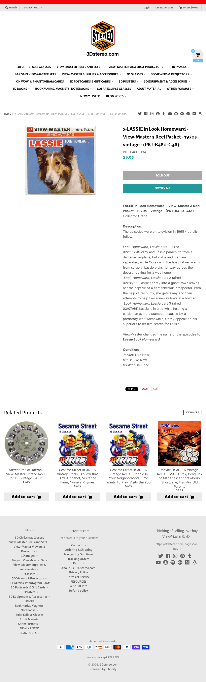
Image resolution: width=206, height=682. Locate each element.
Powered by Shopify (103, 669)
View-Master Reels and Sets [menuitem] (78, 67)
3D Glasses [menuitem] (135, 74)
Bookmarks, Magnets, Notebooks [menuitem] (62, 89)
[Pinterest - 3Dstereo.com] (158, 113)
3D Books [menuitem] (20, 89)
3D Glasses (28, 574)
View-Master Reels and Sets (28, 542)
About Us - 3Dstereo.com (78, 568)
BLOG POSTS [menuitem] (115, 96)
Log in (147, 7)
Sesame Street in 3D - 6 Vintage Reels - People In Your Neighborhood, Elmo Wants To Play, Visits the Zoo (128, 476)
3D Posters (28, 592)
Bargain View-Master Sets (29, 560)
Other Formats (28, 624)
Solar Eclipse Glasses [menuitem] (114, 89)
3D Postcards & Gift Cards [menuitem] (90, 81)
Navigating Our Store (78, 554)
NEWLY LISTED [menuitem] (90, 96)
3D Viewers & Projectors (28, 578)
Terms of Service (78, 577)
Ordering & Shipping (78, 550)
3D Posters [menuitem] (127, 81)
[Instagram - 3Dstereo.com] (152, 113)
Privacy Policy (78, 572)
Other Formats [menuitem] (179, 89)
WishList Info (78, 586)
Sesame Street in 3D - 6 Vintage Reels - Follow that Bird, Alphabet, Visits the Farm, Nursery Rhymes (77, 476)
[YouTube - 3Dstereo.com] (170, 113)
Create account (164, 7)
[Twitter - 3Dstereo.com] (140, 113)
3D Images (28, 556)
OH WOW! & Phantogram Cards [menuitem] (40, 81)
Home (7, 113)
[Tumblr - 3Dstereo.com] (164, 113)
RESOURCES (78, 581)
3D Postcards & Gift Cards (28, 587)
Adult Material (29, 619)
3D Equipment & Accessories (28, 596)
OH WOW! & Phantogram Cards (29, 583)
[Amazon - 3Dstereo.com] (200, 113)
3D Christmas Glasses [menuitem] (34, 67)
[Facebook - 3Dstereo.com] (146, 113)
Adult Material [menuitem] (149, 89)
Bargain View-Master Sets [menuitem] (35, 74)
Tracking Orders (78, 559)
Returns (78, 563)
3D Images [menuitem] (178, 67)
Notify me (162, 188)
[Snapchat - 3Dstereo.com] (176, 113)
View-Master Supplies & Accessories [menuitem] (90, 74)
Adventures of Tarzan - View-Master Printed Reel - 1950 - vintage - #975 (26, 474)
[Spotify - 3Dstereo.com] (182, 113)
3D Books (28, 601)
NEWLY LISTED (29, 628)
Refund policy (78, 590)
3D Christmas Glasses (29, 537)
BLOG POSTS (28, 633)
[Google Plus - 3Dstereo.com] (188, 113)
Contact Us (78, 545)
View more (192, 412)
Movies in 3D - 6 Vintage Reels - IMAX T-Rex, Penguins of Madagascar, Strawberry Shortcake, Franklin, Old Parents (179, 478)
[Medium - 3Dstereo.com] (194, 113)
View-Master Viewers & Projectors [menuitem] (135, 67)
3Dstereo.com (109, 664)
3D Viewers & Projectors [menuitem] (170, 74)
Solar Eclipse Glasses (29, 615)
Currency (27, 7)
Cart (191, 7)
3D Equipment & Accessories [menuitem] (165, 81)
